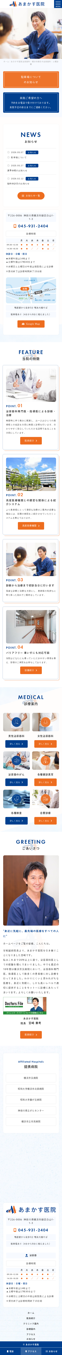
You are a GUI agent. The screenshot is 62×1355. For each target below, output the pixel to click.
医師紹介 (29, 1034)
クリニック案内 (31, 1324)
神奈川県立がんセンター (31, 1110)
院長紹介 (29, 441)
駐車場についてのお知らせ (31, 79)
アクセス (32, 1351)
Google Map (33, 324)
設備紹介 (29, 670)
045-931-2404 (33, 226)
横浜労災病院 (31, 1078)
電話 (11, 1351)
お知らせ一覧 (33, 196)
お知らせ (53, 1351)
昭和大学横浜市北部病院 (31, 1089)
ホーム (31, 1313)
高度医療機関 (29, 526)
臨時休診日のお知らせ (18, 184)
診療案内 (31, 1329)
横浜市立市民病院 (31, 1121)
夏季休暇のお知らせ (17, 170)
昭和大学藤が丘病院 (31, 1100)
